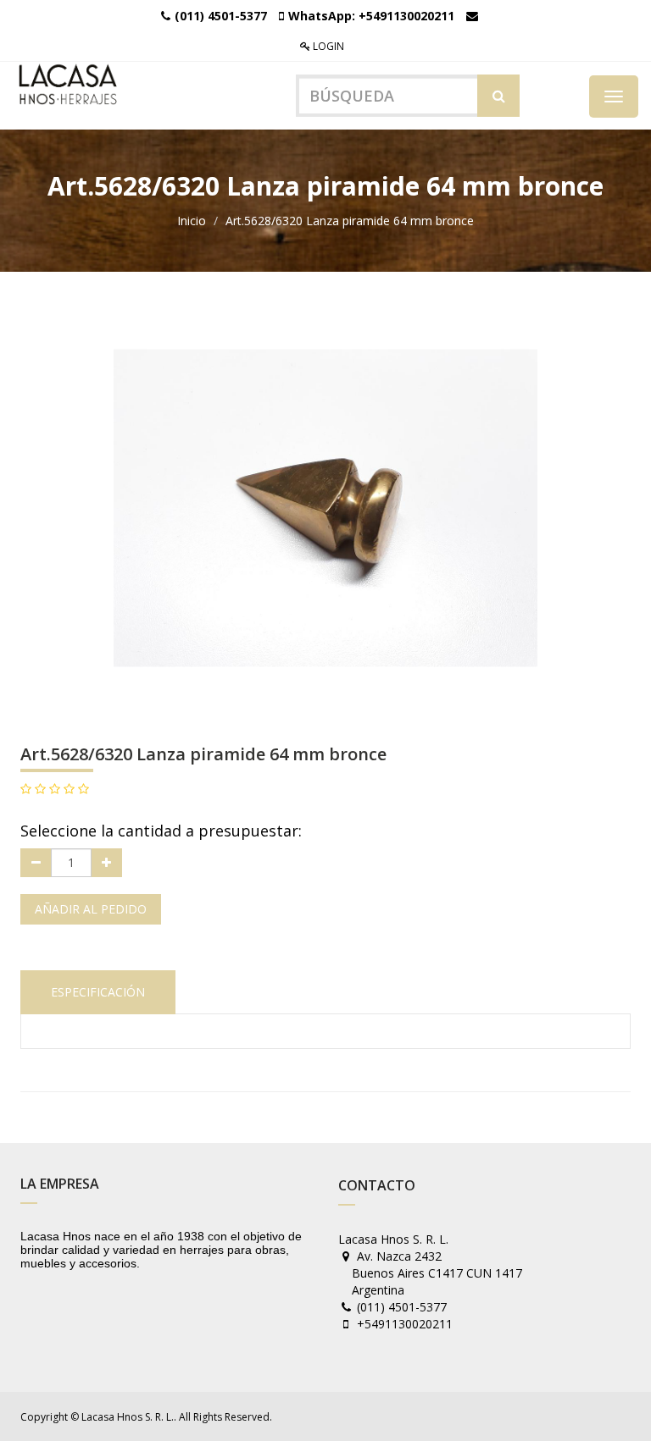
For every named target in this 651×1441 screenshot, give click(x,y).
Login (327, 46)
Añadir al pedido (91, 909)
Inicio (191, 221)
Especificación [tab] (98, 992)
